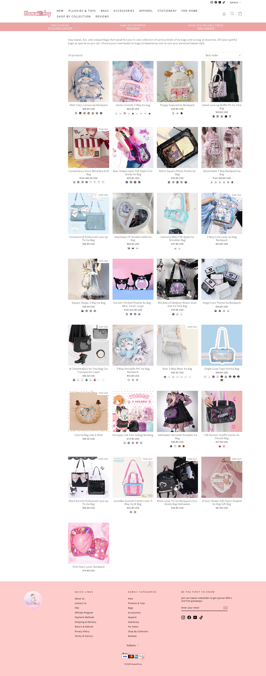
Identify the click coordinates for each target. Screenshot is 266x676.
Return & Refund (84, 626)
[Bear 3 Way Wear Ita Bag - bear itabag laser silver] (173, 376)
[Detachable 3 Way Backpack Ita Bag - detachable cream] (219, 182)
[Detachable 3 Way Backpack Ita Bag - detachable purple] (211, 182)
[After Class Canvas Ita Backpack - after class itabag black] (80, 113)
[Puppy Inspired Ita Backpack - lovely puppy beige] (173, 113)
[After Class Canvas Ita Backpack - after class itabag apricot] (84, 113)
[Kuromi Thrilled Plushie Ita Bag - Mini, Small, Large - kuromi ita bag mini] (126, 314)
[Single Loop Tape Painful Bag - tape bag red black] (234, 376)
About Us (80, 598)
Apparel (146, 10)
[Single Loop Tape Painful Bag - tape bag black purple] (213, 376)
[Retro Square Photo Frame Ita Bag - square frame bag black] (169, 182)
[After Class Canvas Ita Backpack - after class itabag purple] (96, 113)
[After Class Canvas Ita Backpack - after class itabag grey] (88, 113)
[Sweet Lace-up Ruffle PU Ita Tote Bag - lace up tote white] (230, 116)
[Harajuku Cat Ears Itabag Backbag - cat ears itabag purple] (137, 442)
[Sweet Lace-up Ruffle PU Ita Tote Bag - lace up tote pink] (217, 116)
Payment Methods (84, 617)
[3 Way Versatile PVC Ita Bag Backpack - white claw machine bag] (137, 379)
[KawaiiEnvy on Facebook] (189, 617)
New (60, 10)
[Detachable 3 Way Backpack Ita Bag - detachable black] (232, 182)
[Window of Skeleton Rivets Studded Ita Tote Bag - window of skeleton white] (181, 314)
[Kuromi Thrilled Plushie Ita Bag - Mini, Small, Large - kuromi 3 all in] (139, 314)
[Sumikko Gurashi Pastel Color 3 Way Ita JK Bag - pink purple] (130, 512)
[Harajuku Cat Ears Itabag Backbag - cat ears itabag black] (128, 442)
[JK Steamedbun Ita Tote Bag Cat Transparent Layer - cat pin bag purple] (90, 379)
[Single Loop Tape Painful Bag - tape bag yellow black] (221, 380)
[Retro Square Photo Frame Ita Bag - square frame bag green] (181, 182)
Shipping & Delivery (85, 622)
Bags (105, 10)
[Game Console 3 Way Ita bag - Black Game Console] (149, 113)
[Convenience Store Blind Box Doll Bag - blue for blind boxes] (90, 182)
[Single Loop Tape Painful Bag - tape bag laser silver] (230, 376)
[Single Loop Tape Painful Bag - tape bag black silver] (225, 376)
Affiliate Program (84, 612)
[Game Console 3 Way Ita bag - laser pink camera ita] (124, 113)
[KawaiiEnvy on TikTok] (201, 617)
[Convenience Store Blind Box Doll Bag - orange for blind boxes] (99, 182)
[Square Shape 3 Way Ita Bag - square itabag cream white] (90, 310)
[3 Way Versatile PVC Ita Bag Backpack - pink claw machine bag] (132, 379)
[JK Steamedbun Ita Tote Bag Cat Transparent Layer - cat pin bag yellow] (103, 379)
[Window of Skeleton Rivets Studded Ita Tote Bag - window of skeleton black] (173, 314)
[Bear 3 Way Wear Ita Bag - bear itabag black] (164, 376)
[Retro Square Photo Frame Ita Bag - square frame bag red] (177, 182)
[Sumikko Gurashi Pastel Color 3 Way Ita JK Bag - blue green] (135, 512)
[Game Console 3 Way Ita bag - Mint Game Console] (116, 113)
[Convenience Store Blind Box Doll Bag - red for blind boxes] (103, 182)
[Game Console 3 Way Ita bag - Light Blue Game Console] (145, 113)
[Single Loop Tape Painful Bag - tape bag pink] (217, 376)
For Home (189, 10)
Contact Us (81, 603)
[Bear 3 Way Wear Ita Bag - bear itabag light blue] (177, 376)
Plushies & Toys (82, 10)
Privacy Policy (82, 631)
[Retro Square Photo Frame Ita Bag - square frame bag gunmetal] (185, 182)
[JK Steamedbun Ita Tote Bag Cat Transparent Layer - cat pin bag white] (99, 379)
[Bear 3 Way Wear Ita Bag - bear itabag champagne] (169, 376)
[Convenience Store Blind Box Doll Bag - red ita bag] (86, 182)
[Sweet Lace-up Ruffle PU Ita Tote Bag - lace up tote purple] (213, 116)
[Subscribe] (226, 608)
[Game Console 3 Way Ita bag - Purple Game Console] (141, 113)
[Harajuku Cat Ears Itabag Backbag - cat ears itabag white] (124, 442)
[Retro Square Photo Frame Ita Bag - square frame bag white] (173, 182)
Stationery (167, 10)
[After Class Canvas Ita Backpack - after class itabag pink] (92, 113)
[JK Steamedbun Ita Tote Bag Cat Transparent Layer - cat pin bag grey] (82, 379)
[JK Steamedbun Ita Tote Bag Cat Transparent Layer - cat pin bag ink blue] (86, 379)
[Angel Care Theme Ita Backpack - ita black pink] (215, 310)
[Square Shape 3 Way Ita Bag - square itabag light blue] (94, 310)
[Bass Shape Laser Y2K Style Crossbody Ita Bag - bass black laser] (139, 182)
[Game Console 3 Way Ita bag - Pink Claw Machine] (128, 113)
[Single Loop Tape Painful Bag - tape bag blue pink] (205, 376)
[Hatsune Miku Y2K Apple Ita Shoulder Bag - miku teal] (175, 248)
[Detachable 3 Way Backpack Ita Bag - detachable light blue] (228, 182)
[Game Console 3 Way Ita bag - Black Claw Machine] (132, 113)
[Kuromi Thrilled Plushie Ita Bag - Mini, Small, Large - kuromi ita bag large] (135, 314)
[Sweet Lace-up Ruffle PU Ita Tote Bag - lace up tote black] (225, 116)
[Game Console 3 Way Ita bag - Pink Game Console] (137, 113)
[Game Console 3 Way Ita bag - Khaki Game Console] (120, 113)
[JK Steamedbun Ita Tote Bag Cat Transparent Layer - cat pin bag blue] (78, 379)
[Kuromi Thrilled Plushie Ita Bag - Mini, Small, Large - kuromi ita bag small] (130, 314)
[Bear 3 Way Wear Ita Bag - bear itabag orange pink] (185, 376)
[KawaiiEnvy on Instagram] (183, 617)
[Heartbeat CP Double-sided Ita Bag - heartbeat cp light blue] (137, 248)
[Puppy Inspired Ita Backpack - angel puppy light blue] (177, 113)
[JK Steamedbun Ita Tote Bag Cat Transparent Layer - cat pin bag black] (74, 379)
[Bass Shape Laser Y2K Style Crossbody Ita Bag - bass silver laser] (130, 182)
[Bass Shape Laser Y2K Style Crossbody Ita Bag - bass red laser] (135, 182)
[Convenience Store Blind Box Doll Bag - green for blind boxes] (94, 182)
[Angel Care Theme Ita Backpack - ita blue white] (228, 310)
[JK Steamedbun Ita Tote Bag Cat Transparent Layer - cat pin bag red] (94, 379)
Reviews (102, 16)
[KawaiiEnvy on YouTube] (195, 617)
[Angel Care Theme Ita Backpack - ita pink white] (223, 310)
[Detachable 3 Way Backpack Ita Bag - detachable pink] (215, 182)
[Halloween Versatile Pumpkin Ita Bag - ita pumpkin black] (179, 446)
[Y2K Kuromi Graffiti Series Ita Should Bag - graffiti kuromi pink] (223, 446)
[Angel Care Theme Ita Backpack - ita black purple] (219, 310)
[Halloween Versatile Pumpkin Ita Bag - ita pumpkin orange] (183, 446)
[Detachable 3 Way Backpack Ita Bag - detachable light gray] (223, 182)
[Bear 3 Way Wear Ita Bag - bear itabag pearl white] (189, 376)
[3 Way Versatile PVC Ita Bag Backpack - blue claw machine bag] (128, 379)
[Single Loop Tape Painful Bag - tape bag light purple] (209, 376)
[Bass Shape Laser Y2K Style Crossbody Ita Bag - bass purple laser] (126, 182)
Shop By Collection (74, 16)
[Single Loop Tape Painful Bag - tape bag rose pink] (238, 376)
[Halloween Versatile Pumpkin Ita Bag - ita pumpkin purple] (171, 446)
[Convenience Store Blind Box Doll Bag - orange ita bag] (82, 182)
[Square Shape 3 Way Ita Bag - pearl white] (86, 310)
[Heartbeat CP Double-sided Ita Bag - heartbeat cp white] (128, 248)
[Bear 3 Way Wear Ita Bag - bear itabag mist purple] (181, 376)
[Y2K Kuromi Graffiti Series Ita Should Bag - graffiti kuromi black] (219, 446)
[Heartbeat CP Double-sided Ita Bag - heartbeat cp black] (132, 248)
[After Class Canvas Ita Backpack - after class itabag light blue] (76, 113)
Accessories (124, 10)
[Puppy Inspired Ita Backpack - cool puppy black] (181, 113)
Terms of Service (84, 636)
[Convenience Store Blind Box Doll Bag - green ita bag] (78, 182)
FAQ (77, 607)
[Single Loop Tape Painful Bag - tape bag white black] (221, 376)
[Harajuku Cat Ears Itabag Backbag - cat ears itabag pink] (132, 442)
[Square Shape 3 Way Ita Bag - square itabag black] (82, 310)
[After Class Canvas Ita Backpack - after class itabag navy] (101, 113)
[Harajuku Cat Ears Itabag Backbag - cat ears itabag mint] (141, 442)
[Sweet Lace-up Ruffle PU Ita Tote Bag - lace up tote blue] (221, 116)
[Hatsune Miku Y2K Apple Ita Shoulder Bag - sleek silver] (179, 248)
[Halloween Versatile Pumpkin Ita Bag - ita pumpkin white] (175, 446)
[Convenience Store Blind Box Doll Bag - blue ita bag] (74, 182)
